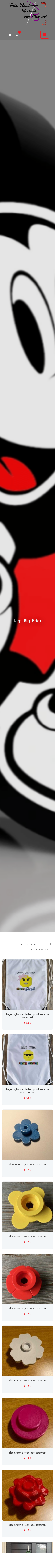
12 (42, 949)
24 (46, 949)
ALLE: (50, 949)
